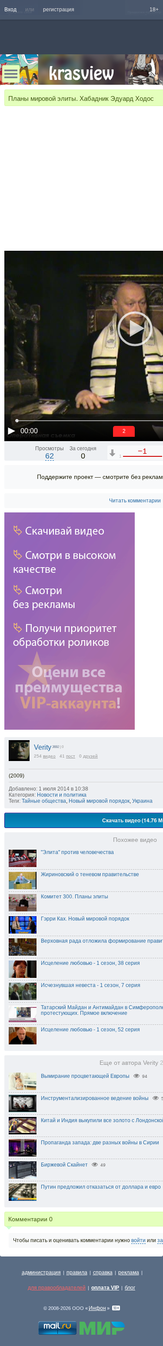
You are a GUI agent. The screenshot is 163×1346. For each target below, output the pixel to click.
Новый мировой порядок (99, 801)
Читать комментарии (135, 501)
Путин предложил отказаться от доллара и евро (101, 1187)
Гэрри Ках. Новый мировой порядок (85, 919)
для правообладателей (57, 1288)
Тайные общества (44, 801)
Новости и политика (61, 795)
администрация (41, 1273)
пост (70, 756)
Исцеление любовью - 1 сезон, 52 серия (90, 1030)
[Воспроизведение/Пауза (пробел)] (11, 430)
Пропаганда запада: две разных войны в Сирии (100, 1143)
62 (49, 456)
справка (103, 1273)
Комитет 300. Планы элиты (74, 897)
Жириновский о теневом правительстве (90, 874)
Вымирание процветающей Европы (85, 1076)
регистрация (58, 10)
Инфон (97, 1308)
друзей (90, 756)
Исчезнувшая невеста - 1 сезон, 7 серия (90, 985)
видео (49, 756)
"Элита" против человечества (77, 852)
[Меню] (11, 74)
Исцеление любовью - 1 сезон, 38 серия (90, 963)
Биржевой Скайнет (64, 1165)
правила (77, 1273)
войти (138, 1240)
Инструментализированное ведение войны (95, 1098)
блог (130, 1288)
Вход (10, 10)
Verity (42, 747)
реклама (128, 1273)
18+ (154, 10)
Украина (142, 801)
